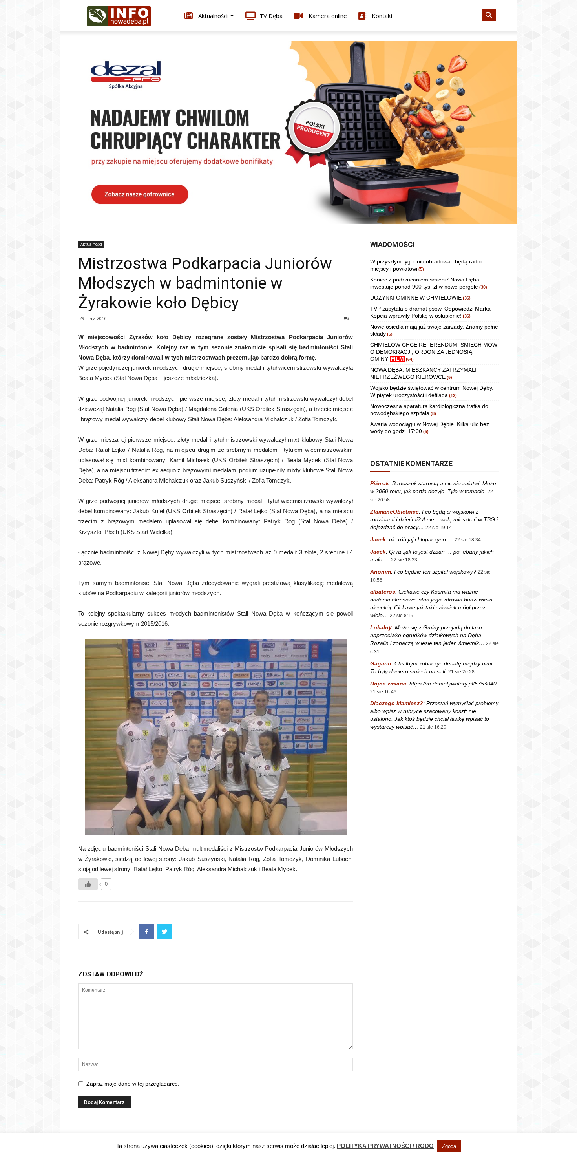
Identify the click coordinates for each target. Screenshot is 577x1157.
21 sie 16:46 (383, 692)
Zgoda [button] (449, 1146)
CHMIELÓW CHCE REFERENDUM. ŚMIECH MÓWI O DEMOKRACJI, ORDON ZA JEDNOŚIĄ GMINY (434, 352)
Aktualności (212, 16)
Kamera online (327, 16)
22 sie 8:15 (401, 615)
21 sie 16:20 (433, 727)
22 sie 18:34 (468, 540)
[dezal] (288, 132)
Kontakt (381, 16)
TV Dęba (271, 16)
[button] (488, 16)
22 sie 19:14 (438, 527)
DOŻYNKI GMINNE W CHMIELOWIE (416, 297)
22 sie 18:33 (404, 560)
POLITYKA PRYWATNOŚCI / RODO (385, 1145)
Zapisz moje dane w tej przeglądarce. (132, 1083)
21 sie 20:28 (461, 671)
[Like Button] (88, 884)
